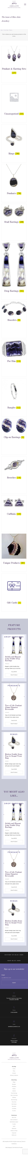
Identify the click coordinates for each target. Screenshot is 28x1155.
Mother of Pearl (14, 1130)
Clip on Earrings (14, 1095)
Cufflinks (14, 1097)
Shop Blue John (14, 960)
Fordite (14, 1124)
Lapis (14, 1126)
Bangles (14, 1084)
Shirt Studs (14, 1104)
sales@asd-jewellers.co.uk (14, 1026)
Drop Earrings (14, 1093)
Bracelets (14, 1106)
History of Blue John (14, 954)
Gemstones (14, 1115)
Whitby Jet (14, 1135)
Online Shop (5, 30)
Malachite (14, 1128)
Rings (14, 1082)
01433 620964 (14, 1012)
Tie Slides (14, 1108)
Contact (14, 1073)
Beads (14, 1088)
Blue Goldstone (14, 1119)
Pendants (14, 1086)
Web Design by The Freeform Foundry (14, 1147)
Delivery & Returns (14, 1075)
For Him (14, 1110)
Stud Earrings (14, 1099)
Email (3, 975)
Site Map (14, 1066)
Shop (14, 1071)
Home (2, 30)
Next (23, 648)
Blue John (14, 1117)
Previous (5, 648)
